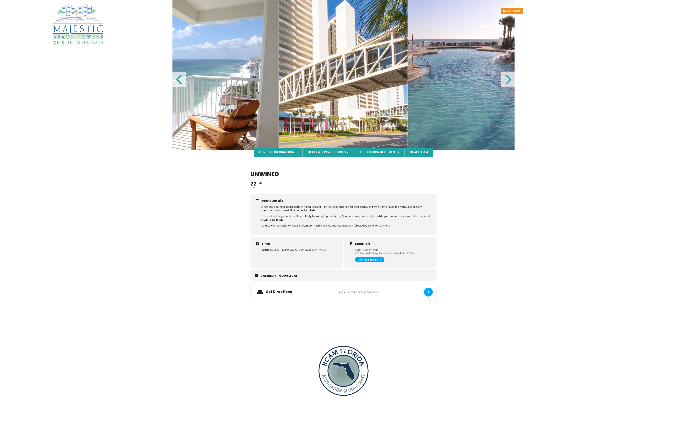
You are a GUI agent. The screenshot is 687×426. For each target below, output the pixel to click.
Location (362, 243)
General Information (277, 152)
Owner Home (512, 10)
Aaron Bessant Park (366, 249)
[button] (179, 79)
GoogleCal (288, 276)
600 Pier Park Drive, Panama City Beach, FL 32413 (384, 253)
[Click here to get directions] (428, 292)
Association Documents (379, 152)
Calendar (268, 276)
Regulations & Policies (327, 152)
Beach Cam (419, 152)
